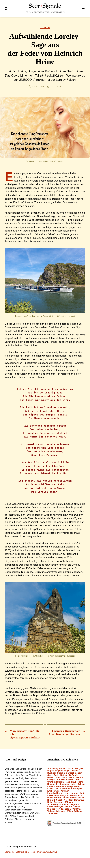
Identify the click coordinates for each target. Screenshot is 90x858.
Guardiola (59, 782)
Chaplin (61, 773)
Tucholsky (66, 809)
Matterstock (76, 795)
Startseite (9, 851)
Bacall (71, 768)
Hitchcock (64, 784)
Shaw (50, 807)
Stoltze (77, 807)
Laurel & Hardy (54, 793)
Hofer (72, 784)
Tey (58, 809)
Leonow (74, 793)
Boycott (59, 771)
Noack (59, 800)
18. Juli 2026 (56, 86)
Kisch (77, 786)
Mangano (64, 795)
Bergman (79, 768)
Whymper (61, 811)
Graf (77, 780)
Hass (67, 782)
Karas (50, 786)
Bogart (50, 771)
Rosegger (58, 802)
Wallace (51, 811)
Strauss (51, 809)
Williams (78, 811)
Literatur (45, 27)
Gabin (71, 777)
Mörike (81, 798)
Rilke (49, 802)
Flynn (64, 777)
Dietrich (51, 777)
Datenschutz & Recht (25, 851)
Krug (49, 791)
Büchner (51, 773)
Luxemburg (53, 795)
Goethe (69, 780)
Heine (80, 782)
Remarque (79, 800)
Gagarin (79, 777)
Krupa (56, 791)
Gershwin (60, 780)
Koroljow (77, 789)
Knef (56, 789)
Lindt (81, 793)
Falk (58, 777)
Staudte (68, 807)
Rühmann (69, 802)
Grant (50, 782)
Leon (66, 793)
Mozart (73, 798)
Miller (50, 798)
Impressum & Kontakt (47, 851)
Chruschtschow (74, 773)
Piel (65, 800)
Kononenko (66, 789)
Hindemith (52, 784)
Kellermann (60, 786)
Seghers (74, 804)
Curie (56, 775)
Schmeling (52, 804)
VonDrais (77, 809)
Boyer (67, 771)
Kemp (70, 786)
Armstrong (52, 768)
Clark (50, 775)
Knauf (50, 789)
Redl (70, 800)
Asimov (63, 768)
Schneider (64, 804)
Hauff (73, 782)
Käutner (65, 791)
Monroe (57, 798)
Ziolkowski (52, 813)
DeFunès (73, 775)
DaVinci (64, 775)
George (51, 780)
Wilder (70, 811)
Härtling (81, 784)
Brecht (74, 771)
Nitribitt (51, 800)
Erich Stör (40, 86)
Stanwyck (59, 807)
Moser (66, 798)
